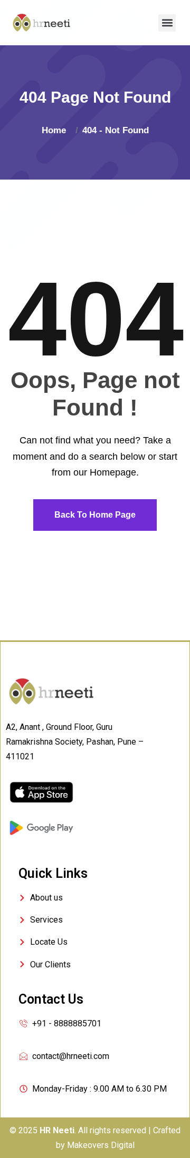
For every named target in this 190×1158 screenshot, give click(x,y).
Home (56, 130)
